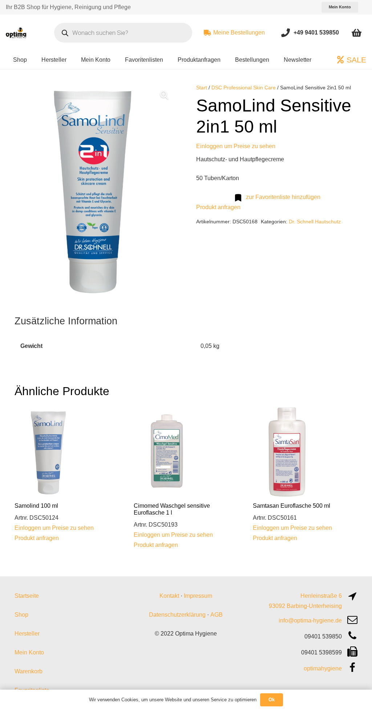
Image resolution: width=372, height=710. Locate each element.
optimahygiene (323, 668)
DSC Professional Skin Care (243, 87)
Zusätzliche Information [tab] (66, 320)
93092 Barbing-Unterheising (305, 606)
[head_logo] (16, 32)
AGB (216, 615)
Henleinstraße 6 (321, 596)
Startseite (27, 596)
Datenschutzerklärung (177, 615)
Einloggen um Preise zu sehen (235, 146)
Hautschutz (328, 221)
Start (201, 87)
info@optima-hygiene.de (310, 620)
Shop (21, 615)
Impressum (198, 596)
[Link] (285, 32)
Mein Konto (29, 652)
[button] (164, 95)
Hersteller (27, 633)
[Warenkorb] (356, 33)
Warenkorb (29, 671)
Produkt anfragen (218, 207)
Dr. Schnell (301, 221)
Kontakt (169, 596)
